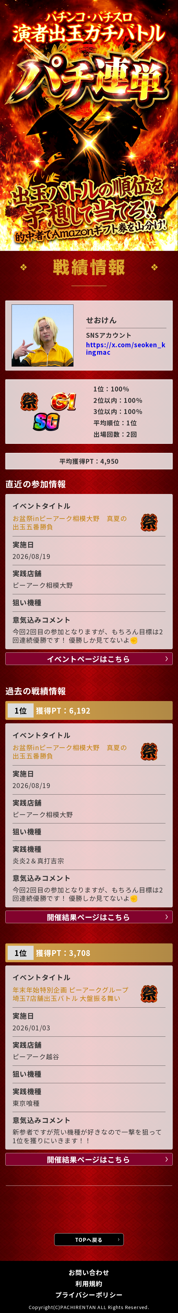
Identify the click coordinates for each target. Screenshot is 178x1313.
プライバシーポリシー (89, 1294)
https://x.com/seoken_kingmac (126, 348)
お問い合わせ (89, 1272)
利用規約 (89, 1283)
